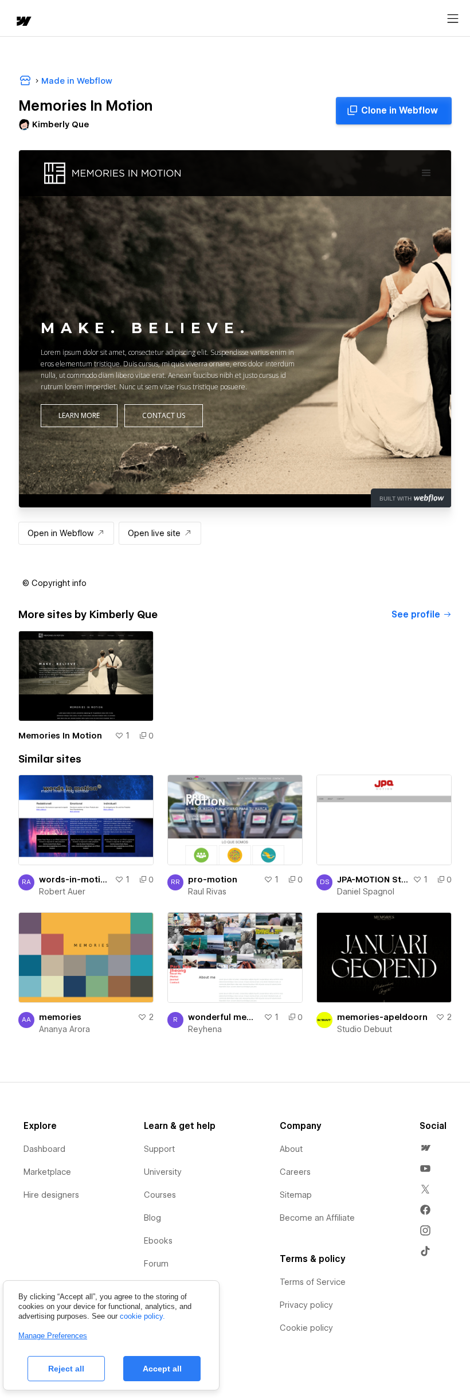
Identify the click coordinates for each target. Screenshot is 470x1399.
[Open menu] (452, 19)
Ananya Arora (64, 1029)
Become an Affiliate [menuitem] (317, 1217)
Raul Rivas (207, 891)
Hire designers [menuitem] (51, 1194)
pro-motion (212, 879)
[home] (23, 22)
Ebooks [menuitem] (158, 1240)
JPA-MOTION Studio (372, 879)
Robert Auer (62, 891)
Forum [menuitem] (156, 1263)
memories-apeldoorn (382, 1017)
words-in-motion (74, 879)
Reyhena (205, 1029)
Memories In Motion (60, 735)
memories (60, 1017)
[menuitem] (425, 1148)
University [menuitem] (163, 1172)
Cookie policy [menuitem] (306, 1327)
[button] (54, 583)
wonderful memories (223, 1017)
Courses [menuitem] (160, 1194)
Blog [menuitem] (152, 1217)
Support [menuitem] (159, 1149)
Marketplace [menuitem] (47, 1172)
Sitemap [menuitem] (296, 1194)
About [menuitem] (291, 1149)
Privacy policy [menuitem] (306, 1305)
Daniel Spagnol (365, 891)
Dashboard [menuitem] (44, 1149)
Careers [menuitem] (295, 1172)
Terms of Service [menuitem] (313, 1282)
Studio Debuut (364, 1029)
